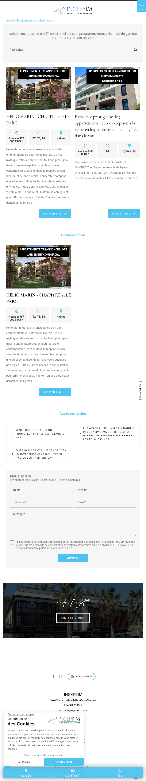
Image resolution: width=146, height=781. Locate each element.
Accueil (10, 21)
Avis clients (84, 676)
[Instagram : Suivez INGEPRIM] (60, 676)
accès (26, 773)
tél (120, 773)
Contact (72, 773)
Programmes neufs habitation (35, 21)
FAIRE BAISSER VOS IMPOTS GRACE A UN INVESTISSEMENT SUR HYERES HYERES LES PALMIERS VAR (41, 454)
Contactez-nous (73, 618)
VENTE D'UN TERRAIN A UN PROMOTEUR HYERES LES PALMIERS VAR (40, 433)
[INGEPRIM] (73, 10)
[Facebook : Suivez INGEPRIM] (53, 676)
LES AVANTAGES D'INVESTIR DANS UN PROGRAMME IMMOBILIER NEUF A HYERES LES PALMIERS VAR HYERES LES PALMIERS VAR (109, 433)
